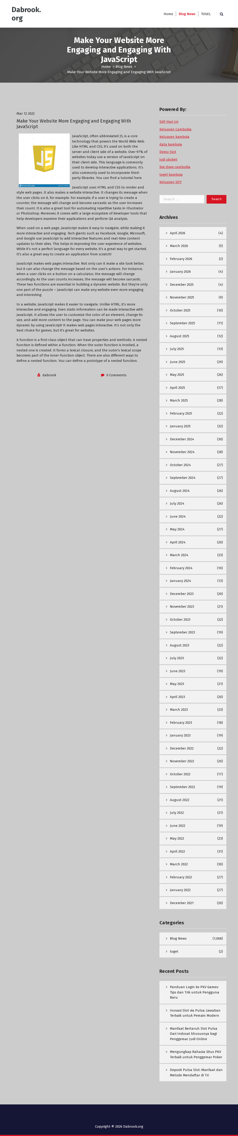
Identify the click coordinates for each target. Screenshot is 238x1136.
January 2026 (180, 271)
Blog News (187, 14)
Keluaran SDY (170, 182)
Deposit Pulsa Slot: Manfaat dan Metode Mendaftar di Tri (196, 1072)
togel (174, 951)
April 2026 (177, 233)
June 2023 (177, 671)
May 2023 (177, 684)
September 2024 (182, 478)
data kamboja (170, 144)
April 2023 (177, 697)
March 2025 (179, 400)
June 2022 (177, 826)
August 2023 (179, 645)
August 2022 (179, 800)
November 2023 (182, 606)
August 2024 (180, 491)
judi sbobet (168, 159)
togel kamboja (171, 174)
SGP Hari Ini (168, 122)
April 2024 (177, 542)
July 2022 (177, 813)
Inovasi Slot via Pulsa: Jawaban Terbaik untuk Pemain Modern (195, 1013)
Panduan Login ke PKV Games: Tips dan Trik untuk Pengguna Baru (194, 992)
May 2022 (177, 838)
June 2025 (177, 362)
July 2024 (177, 503)
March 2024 (179, 555)
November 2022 (182, 761)
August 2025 (179, 336)
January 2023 (180, 735)
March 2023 (179, 710)
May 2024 (177, 529)
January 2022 (180, 890)
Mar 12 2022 (26, 113)
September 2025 (182, 323)
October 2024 (180, 465)
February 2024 (181, 568)
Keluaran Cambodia (175, 129)
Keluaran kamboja (174, 137)
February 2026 (181, 259)
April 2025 (177, 388)
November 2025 (182, 297)
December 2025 (182, 284)
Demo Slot (167, 152)
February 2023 (181, 723)
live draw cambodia (174, 167)
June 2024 (178, 516)
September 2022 (182, 787)
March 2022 (179, 864)
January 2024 (180, 581)
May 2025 (177, 375)
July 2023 (177, 658)
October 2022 (180, 774)
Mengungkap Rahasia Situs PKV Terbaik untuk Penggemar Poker (196, 1054)
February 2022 (181, 877)
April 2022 (177, 851)
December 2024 (182, 439)
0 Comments (116, 375)
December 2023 (182, 594)
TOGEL (206, 14)
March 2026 (179, 246)
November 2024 (182, 452)
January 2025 (180, 426)
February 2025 (181, 413)
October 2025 (180, 310)
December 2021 (182, 903)
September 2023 (182, 632)
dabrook (49, 375)
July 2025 (177, 349)
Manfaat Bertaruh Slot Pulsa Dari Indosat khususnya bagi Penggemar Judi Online (193, 1033)
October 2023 (180, 619)
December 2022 (182, 748)
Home (168, 14)
